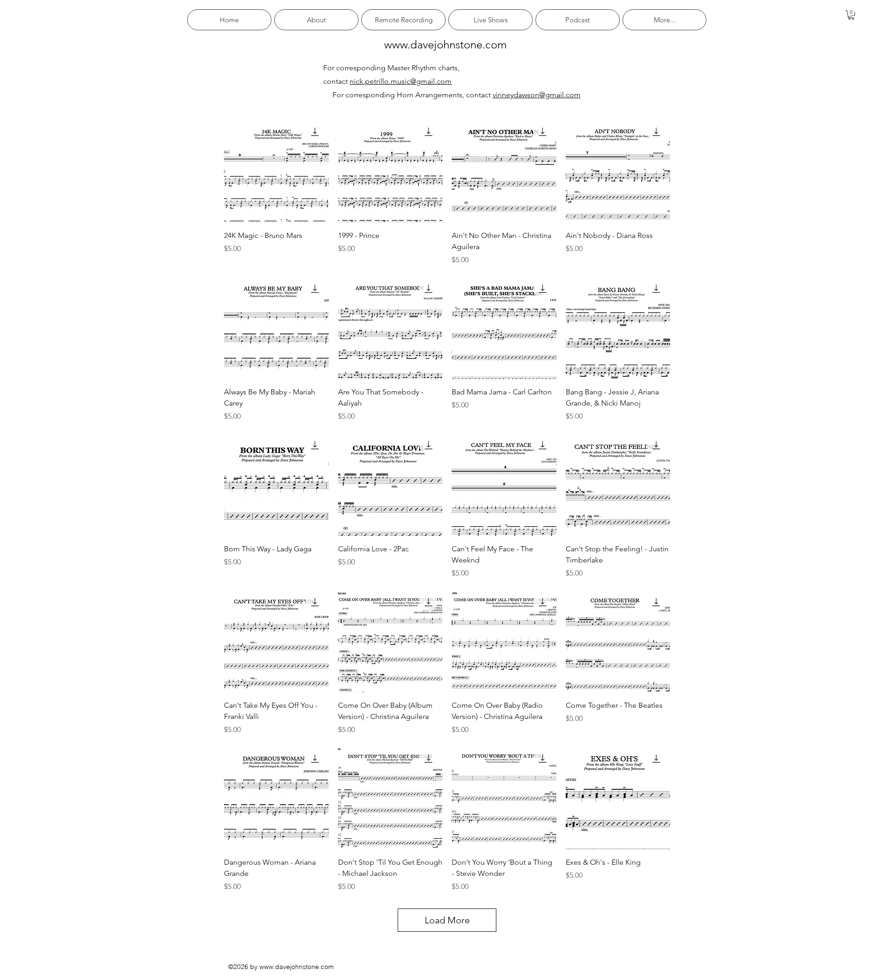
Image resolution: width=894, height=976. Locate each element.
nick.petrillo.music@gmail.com (401, 81)
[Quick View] (276, 170)
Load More (447, 920)
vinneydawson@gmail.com (537, 94)
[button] (851, 15)
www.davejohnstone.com (445, 44)
